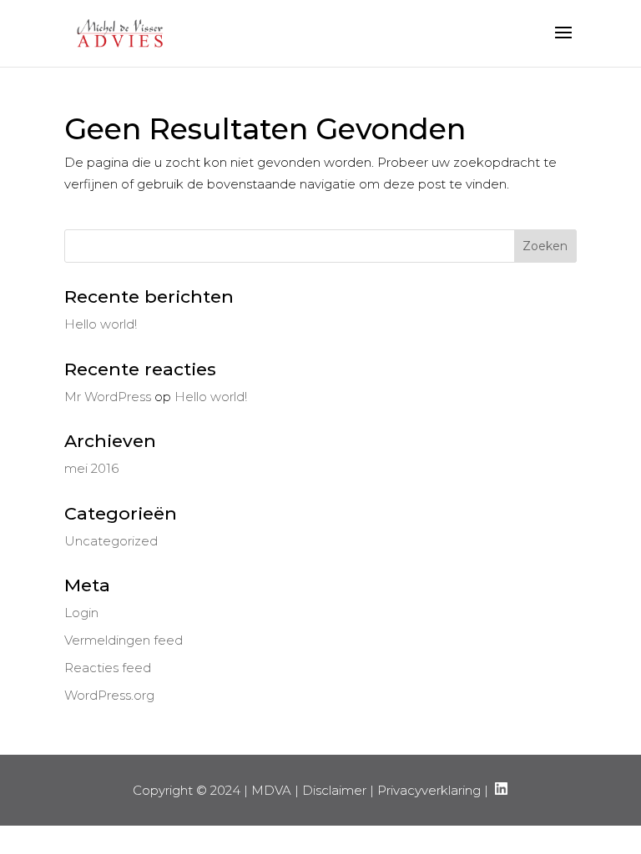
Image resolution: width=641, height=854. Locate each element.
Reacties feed (107, 668)
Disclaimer (334, 790)
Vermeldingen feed (123, 640)
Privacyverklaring (429, 790)
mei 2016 (91, 468)
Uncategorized (111, 541)
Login (81, 612)
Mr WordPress (107, 396)
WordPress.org (109, 695)
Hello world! (100, 324)
